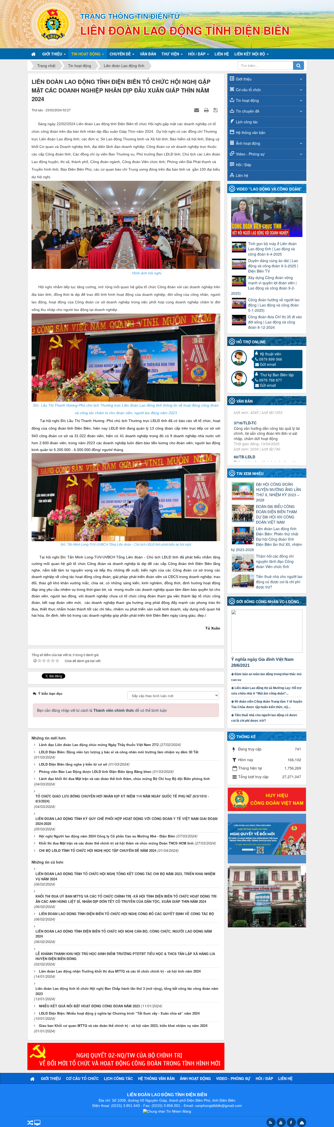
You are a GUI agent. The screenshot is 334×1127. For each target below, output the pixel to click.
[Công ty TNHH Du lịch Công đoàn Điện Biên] (267, 896)
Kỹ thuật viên (270, 353)
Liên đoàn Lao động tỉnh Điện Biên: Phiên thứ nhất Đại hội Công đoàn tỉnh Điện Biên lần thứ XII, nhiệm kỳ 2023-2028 (266, 539)
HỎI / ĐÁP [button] (197, 53)
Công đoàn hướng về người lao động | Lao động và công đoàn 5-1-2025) (274, 305)
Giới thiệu (244, 79)
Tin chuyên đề (247, 111)
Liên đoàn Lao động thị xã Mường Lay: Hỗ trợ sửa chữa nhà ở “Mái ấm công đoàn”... (266, 690)
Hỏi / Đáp (243, 164)
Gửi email (268, 364)
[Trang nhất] (33, 54)
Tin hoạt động (247, 100)
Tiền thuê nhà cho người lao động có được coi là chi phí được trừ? (279, 581)
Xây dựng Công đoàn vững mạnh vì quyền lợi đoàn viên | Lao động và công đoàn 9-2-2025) (264, 285)
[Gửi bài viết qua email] (197, 109)
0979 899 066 (270, 359)
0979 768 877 (270, 380)
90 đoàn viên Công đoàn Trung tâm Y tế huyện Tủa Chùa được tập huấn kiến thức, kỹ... (266, 704)
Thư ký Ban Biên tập (277, 374)
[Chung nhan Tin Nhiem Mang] (167, 1110)
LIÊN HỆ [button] (221, 53)
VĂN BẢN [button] (148, 53)
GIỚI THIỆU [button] (52, 53)
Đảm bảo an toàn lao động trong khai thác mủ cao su (266, 676)
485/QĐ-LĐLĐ (246, 453)
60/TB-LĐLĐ (244, 419)
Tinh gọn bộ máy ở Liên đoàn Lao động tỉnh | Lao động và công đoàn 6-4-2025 (272, 249)
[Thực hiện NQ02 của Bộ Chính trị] (125, 1056)
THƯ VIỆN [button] (171, 53)
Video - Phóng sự (250, 154)
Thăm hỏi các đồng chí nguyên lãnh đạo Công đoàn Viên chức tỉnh (275, 561)
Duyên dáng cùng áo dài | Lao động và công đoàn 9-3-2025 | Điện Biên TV (273, 266)
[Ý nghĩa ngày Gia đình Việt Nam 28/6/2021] (267, 630)
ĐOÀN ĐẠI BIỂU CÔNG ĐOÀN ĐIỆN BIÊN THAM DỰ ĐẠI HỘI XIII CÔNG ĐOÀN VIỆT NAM (276, 514)
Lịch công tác (247, 121)
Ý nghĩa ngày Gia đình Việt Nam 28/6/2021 (262, 662)
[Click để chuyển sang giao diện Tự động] (30, 1122)
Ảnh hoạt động (248, 143)
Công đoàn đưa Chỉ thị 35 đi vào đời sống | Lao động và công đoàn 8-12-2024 (275, 322)
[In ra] (207, 109)
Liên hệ (242, 175)
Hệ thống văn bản (250, 132)
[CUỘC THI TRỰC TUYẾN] (267, 838)
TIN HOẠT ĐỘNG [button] (86, 53)
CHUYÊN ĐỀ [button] (121, 53)
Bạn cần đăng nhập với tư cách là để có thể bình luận (102, 710)
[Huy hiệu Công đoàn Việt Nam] (267, 798)
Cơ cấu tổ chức (248, 89)
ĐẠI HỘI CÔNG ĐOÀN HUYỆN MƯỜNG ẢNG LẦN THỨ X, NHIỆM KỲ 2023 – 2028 (278, 492)
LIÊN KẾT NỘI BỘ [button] (250, 53)
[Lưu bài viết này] (216, 109)
